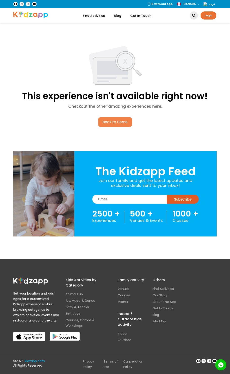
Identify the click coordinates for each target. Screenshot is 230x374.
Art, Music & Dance (80, 300)
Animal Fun (74, 294)
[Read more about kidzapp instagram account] (209, 361)
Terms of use (111, 364)
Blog (117, 15)
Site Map (159, 321)
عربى (212, 4)
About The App (164, 302)
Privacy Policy (88, 364)
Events (123, 302)
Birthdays (73, 313)
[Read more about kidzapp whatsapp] (203, 361)
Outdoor (124, 340)
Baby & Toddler (77, 307)
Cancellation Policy (133, 364)
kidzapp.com (35, 361)
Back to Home (115, 122)
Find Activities (94, 15)
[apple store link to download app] (29, 333)
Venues (123, 289)
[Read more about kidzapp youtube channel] (214, 361)
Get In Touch (140, 15)
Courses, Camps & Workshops (80, 323)
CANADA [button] (190, 4)
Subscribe (183, 199)
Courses (124, 295)
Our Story (160, 295)
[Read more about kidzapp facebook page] (198, 361)
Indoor (123, 333)
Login (208, 15)
